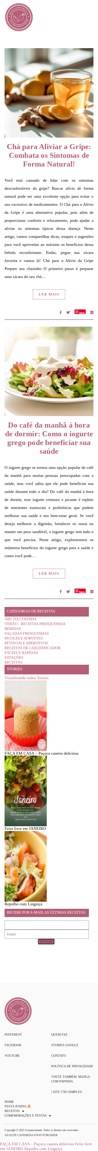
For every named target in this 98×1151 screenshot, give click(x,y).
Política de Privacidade (72, 1066)
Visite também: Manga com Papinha (70, 1079)
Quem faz (59, 1034)
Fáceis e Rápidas (21, 653)
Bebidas (13, 628)
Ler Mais (49, 294)
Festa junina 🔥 (18, 1106)
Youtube (12, 1055)
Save (82, 312)
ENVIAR (46, 941)
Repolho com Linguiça (43, 1148)
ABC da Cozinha (20, 619)
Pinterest (13, 1034)
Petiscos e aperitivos (26, 643)
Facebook (13, 1045)
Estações (14, 657)
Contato (58, 1055)
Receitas (13, 662)
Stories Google (65, 1045)
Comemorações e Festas (26, 1115)
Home (9, 1102)
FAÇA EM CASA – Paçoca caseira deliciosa (37, 1144)
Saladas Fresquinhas (27, 633)
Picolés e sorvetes (24, 638)
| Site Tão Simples (66, 1092)
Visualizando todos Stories (27, 678)
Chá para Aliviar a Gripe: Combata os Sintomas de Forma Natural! (49, 155)
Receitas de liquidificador (32, 648)
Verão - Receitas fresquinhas (35, 624)
